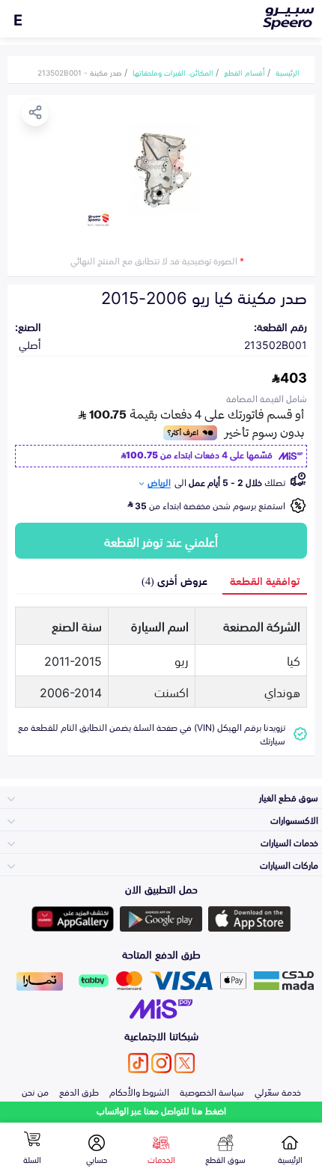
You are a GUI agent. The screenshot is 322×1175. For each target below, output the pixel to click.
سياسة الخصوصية (212, 1091)
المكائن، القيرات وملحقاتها (173, 71)
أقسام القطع (244, 71)
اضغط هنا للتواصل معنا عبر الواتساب (161, 1110)
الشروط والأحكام (139, 1091)
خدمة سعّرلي (278, 1091)
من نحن (35, 1091)
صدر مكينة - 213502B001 (79, 71)
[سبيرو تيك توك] (138, 1063)
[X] (184, 1063)
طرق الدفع (79, 1091)
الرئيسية (288, 71)
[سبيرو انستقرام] (161, 1063)
